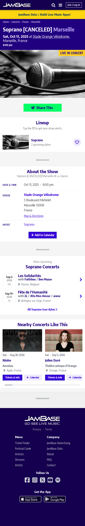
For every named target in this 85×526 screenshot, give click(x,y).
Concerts (15, 21)
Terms (48, 429)
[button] (54, 5)
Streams (20, 459)
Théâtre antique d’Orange (60, 365)
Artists (19, 465)
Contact (51, 465)
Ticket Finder (22, 443)
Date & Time (10, 185)
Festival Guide (23, 448)
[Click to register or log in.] (77, 142)
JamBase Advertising (58, 443)
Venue (6, 195)
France (25, 21)
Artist (6, 225)
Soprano (29, 224)
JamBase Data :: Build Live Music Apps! (44, 14)
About (50, 454)
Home (6, 21)
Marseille (35, 21)
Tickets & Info (12, 377)
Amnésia (8, 365)
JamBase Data (55, 448)
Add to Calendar (44, 235)
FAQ (49, 459)
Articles (19, 454)
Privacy (37, 429)
